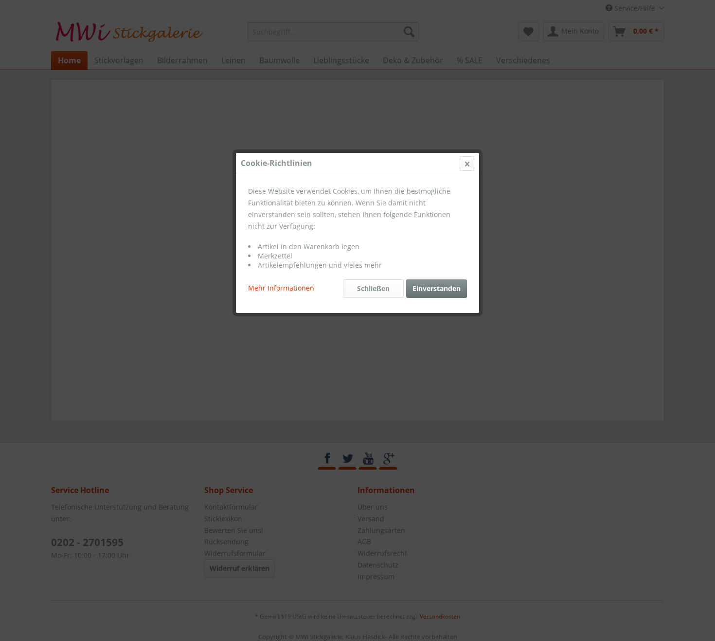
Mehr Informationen (281, 288)
